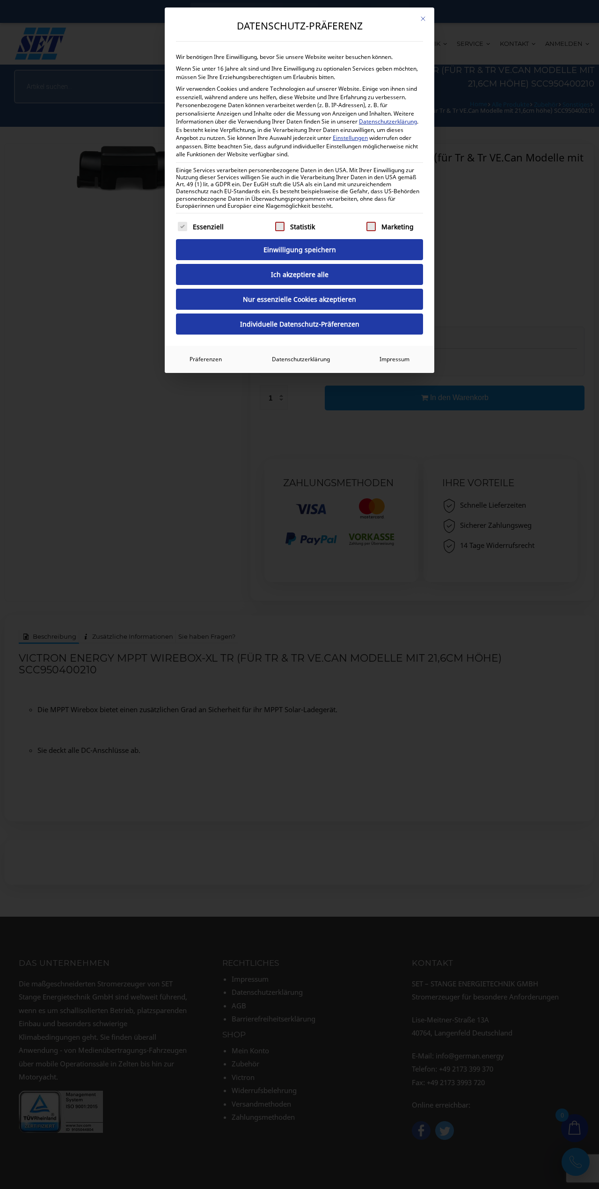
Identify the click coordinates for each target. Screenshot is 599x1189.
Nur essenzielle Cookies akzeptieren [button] (299, 299)
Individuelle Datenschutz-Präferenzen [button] (299, 324)
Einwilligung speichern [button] (299, 249)
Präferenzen (206, 359)
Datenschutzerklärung (388, 121)
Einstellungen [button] (350, 138)
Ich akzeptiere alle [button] (300, 274)
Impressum (394, 359)
